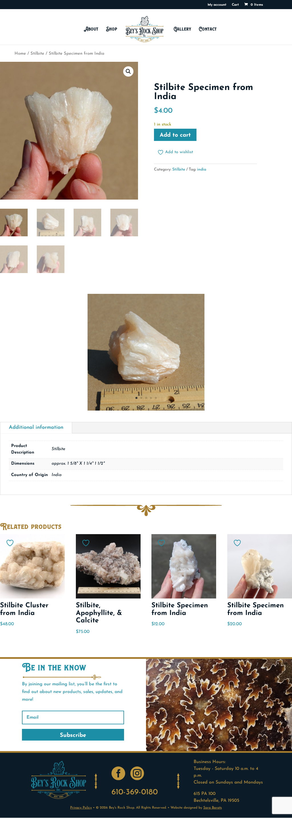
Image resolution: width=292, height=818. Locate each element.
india (201, 169)
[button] (128, 71)
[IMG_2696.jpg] (146, 409)
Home (20, 54)
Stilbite (37, 54)
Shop (111, 28)
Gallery (182, 28)
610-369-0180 (134, 792)
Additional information (36, 427)
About (91, 28)
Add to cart (175, 135)
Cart (235, 5)
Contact (208, 28)
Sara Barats (212, 807)
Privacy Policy (81, 807)
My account (217, 5)
